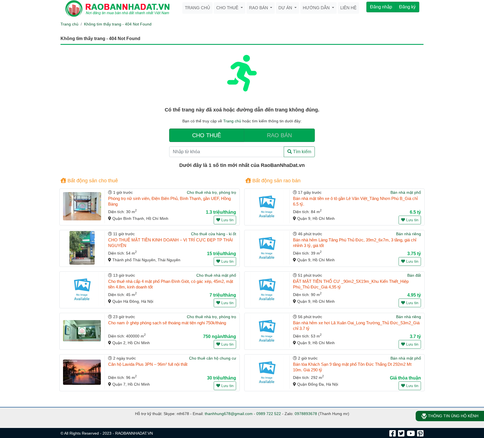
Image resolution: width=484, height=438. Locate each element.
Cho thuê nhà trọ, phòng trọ (211, 192)
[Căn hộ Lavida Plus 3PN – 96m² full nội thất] (82, 372)
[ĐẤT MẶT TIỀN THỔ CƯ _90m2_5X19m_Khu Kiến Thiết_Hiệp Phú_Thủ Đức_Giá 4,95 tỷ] (267, 289)
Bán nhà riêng (408, 234)
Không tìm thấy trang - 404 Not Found (118, 24)
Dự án (285, 7)
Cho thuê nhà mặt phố (216, 275)
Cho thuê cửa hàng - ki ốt (213, 234)
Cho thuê (227, 7)
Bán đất (414, 275)
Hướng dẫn (317, 7)
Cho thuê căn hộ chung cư (212, 358)
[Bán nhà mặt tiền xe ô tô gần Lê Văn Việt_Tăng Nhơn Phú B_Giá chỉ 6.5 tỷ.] (267, 206)
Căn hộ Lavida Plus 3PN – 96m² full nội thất (147, 364)
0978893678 (306, 413)
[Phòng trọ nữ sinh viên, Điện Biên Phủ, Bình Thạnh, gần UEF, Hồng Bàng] (82, 206)
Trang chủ (197, 7)
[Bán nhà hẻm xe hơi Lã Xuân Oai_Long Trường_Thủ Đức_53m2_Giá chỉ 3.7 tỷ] (267, 331)
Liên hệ (348, 7)
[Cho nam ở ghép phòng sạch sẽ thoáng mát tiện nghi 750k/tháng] (82, 330)
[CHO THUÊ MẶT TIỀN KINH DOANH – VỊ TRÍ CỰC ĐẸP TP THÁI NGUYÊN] (82, 248)
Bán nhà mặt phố (405, 192)
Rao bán (259, 7)
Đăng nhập (381, 6)
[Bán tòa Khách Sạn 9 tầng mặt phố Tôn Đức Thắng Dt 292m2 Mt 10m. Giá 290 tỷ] (267, 372)
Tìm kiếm (301, 151)
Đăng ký (407, 6)
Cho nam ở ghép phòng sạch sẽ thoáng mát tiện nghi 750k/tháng (167, 322)
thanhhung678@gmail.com (229, 413)
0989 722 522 (268, 413)
